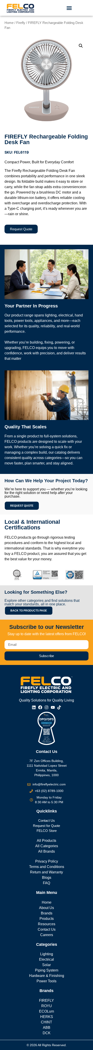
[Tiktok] (59, 707)
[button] (69, 8)
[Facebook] (40, 707)
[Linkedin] (34, 707)
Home (9, 23)
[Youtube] (53, 707)
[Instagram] (46, 707)
